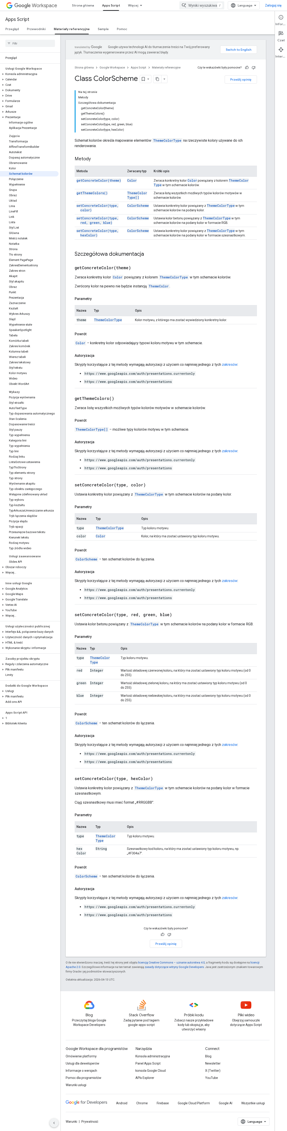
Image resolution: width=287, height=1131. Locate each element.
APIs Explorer (144, 1078)
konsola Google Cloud (150, 1070)
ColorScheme (138, 205)
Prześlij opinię (240, 79)
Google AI (225, 1103)
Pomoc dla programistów (83, 1078)
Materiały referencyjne (72, 29)
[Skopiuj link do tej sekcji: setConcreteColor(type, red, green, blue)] (177, 615)
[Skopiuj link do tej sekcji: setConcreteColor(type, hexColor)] (158, 779)
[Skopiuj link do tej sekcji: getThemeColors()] (119, 398)
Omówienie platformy (81, 1056)
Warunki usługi (76, 1085)
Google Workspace (112, 67)
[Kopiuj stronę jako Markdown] (157, 79)
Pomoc (122, 29)
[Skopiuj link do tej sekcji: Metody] (95, 159)
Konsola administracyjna (152, 1056)
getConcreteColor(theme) (98, 180)
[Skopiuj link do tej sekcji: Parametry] (96, 299)
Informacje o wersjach (81, 1070)
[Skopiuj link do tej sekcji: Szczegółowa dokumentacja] (148, 254)
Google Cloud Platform (194, 1103)
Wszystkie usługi (253, 1103)
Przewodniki (36, 29)
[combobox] (201, 5)
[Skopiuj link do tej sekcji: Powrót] (91, 334)
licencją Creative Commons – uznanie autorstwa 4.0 (171, 962)
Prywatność (89, 1121)
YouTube (211, 1078)
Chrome (142, 1103)
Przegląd (12, 29)
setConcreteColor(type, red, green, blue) (97, 220)
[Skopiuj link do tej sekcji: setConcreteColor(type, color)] (151, 485)
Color (132, 180)
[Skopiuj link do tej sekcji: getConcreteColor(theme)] (136, 268)
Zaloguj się (273, 5)
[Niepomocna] (253, 67)
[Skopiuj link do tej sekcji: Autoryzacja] (98, 355)
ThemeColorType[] (137, 195)
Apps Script (111, 5)
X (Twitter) (212, 1070)
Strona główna (83, 5)
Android (121, 1103)
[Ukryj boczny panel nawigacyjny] (54, 1122)
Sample (103, 29)
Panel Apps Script (148, 1063)
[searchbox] (30, 43)
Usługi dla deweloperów (82, 1063)
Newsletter (213, 1063)
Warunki (71, 1121)
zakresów (229, 364)
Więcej (133, 5)
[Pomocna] (247, 67)
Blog (208, 1056)
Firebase (163, 1103)
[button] (29, 74)
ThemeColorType (167, 140)
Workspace (44, 5)
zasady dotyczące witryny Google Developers (174, 967)
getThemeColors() (92, 193)
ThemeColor (159, 286)
